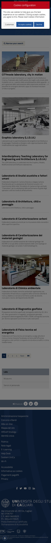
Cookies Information (36, 16)
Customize (9, 24)
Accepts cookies (24, 24)
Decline (39, 24)
